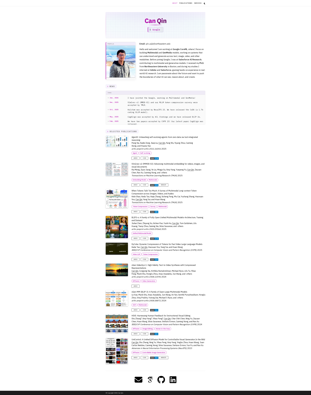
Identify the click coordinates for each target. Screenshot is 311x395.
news (112, 86)
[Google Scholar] (150, 380)
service (198, 3)
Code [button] (144, 158)
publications (185, 3)
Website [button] (163, 185)
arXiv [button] (135, 158)
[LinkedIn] (173, 380)
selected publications (123, 131)
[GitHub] (161, 380)
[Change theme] (204, 2)
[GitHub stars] (154, 158)
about (175, 3)
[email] (138, 380)
